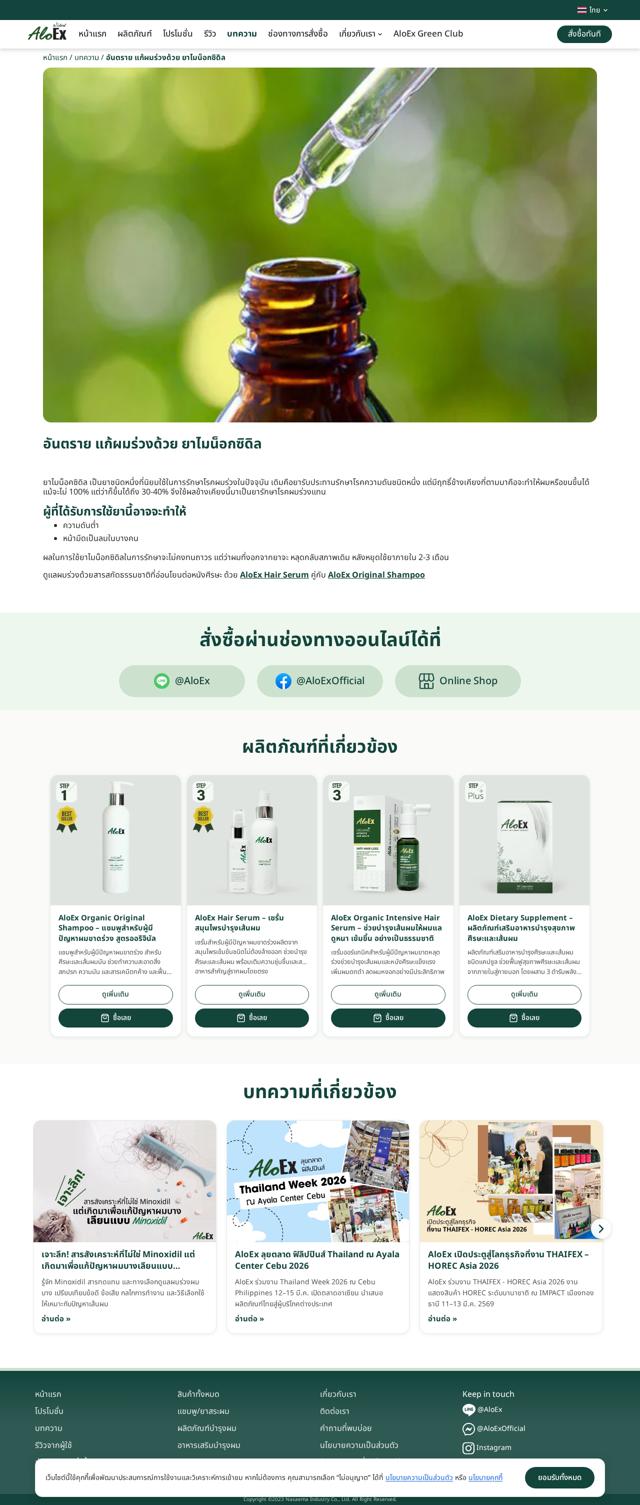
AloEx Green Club (429, 34)
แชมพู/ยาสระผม (204, 1411)
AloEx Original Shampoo (376, 575)
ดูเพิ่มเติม (115, 994)
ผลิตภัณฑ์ (135, 34)
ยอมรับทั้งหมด (560, 1477)
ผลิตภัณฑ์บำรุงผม (207, 1428)
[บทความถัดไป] (601, 1229)
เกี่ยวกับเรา (357, 34)
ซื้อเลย (122, 1018)
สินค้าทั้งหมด (199, 1394)
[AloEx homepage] (47, 35)
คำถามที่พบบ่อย (346, 1428)
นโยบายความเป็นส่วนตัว (359, 1445)
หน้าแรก (92, 34)
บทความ (242, 34)
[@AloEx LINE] (469, 1410)
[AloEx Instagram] (468, 1448)
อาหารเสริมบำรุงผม (209, 1445)
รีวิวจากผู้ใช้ (53, 1445)
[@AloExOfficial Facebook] (468, 1429)
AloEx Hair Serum (274, 575)
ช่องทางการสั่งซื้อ (298, 34)
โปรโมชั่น (178, 34)
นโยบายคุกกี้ (485, 1477)
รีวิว (210, 34)
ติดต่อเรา (335, 1411)
